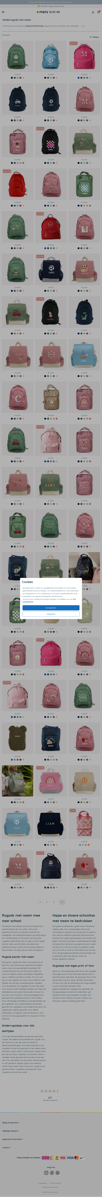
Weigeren (51, 614)
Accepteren (51, 608)
